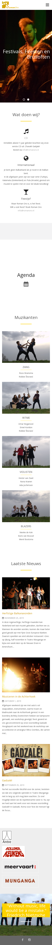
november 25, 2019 (14, 618)
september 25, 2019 (14, 785)
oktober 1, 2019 (13, 701)
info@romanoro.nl (30, 149)
